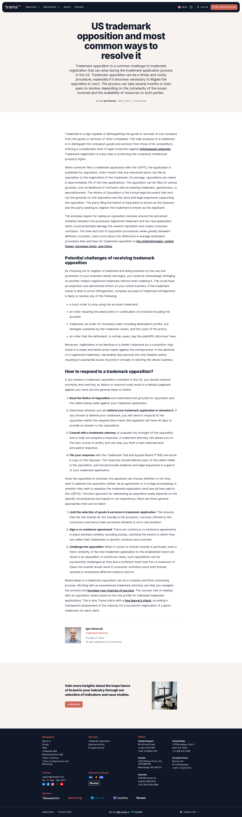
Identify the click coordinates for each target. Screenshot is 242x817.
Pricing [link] (45, 744)
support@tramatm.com (53, 777)
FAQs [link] (44, 748)
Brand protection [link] (97, 744)
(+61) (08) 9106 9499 (148, 784)
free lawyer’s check (138, 600)
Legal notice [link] (48, 812)
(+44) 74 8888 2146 (147, 751)
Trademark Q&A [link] (49, 751)
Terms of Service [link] (50, 758)
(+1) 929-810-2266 (181, 751)
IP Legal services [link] (96, 748)
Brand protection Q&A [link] (52, 754)
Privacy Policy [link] (64, 812)
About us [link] (46, 741)
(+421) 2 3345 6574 (181, 768)
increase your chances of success (111, 590)
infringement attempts (155, 149)
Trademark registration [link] (99, 741)
